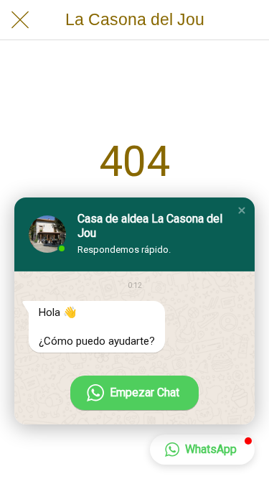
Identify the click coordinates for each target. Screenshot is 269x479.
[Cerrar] (20, 20)
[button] (242, 210)
